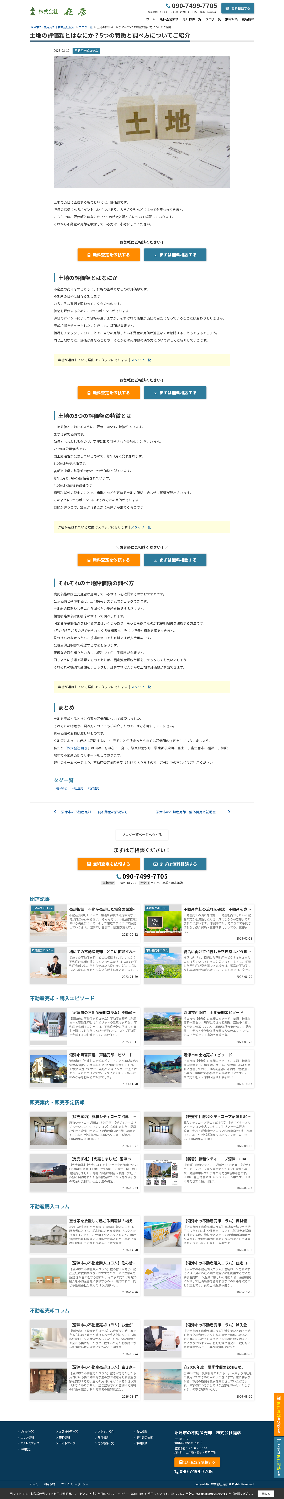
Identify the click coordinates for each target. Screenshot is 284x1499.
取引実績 (141, 1443)
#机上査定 (77, 788)
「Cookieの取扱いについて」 (211, 1493)
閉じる (266, 1494)
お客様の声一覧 (68, 1431)
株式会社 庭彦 (77, 747)
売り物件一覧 (192, 19)
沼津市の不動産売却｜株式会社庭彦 (207, 1432)
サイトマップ (67, 1443)
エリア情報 (27, 1437)
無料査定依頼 (169, 19)
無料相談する (240, 8)
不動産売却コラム (86, 50)
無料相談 (231, 19)
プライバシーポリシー (74, 1484)
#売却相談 (61, 788)
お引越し (25, 1449)
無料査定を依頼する (111, 255)
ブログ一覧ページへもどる (142, 834)
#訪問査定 (93, 788)
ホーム (151, 19)
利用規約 (49, 1484)
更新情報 (248, 19)
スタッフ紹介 (106, 1431)
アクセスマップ (29, 1443)
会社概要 (141, 1431)
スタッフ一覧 (141, 359)
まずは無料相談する (178, 255)
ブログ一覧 (213, 19)
